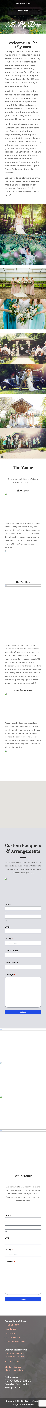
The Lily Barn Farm (15, 1342)
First (6, 912)
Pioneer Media (27, 1404)
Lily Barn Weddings (14, 1370)
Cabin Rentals (13, 1337)
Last (6, 920)
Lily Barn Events (13, 1367)
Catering (10, 1333)
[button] (23, 802)
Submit (23, 1012)
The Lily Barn (12, 1325)
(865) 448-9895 (12, 1362)
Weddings (11, 1329)
